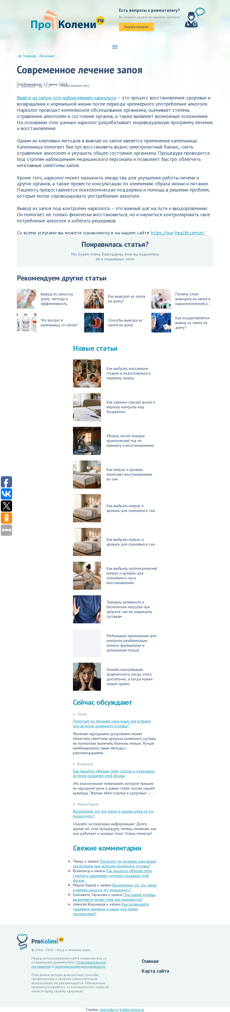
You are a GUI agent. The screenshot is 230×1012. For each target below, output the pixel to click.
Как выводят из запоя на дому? (126, 299)
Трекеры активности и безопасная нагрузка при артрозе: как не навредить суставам (129, 609)
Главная (150, 961)
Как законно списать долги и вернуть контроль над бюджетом (131, 407)
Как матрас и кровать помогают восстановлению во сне (129, 474)
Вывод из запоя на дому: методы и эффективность (57, 298)
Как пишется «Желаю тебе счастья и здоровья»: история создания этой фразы (114, 773)
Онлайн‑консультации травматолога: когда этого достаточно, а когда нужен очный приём (130, 676)
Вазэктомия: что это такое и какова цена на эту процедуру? (113, 814)
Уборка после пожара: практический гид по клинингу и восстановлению (130, 440)
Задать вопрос (136, 26)
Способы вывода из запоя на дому (125, 322)
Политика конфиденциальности (79, 966)
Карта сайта (155, 971)
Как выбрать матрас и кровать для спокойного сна (131, 508)
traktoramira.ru (132, 1009)
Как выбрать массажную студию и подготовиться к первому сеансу (129, 373)
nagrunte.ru (109, 1009)
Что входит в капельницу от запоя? (59, 322)
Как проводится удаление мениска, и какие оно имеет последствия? (111, 909)
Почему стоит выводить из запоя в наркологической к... (193, 298)
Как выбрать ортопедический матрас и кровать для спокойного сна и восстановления (132, 575)
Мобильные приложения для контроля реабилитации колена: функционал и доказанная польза (131, 643)
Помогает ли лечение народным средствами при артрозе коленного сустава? (112, 723)
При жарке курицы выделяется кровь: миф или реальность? (114, 897)
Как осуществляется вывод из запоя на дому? (192, 322)
